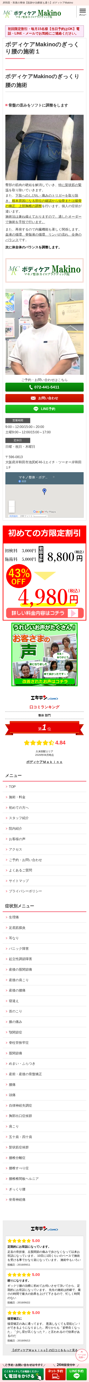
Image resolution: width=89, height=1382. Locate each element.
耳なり (14, 938)
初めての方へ (19, 807)
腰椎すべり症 (19, 1168)
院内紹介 (15, 828)
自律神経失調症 (20, 1105)
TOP (12, 786)
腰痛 (12, 1084)
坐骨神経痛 (17, 1199)
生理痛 (14, 917)
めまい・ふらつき (22, 1063)
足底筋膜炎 (17, 927)
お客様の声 (17, 839)
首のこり (15, 1011)
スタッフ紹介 (19, 818)
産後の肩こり (19, 980)
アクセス (15, 849)
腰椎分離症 (17, 1158)
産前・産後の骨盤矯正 (25, 1074)
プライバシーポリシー (25, 891)
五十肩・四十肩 (20, 1137)
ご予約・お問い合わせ (25, 860)
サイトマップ (19, 881)
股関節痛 (15, 1053)
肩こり (14, 1126)
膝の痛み (15, 1022)
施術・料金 (17, 797)
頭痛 (12, 1095)
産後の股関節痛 (20, 969)
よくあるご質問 (20, 870)
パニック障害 (19, 948)
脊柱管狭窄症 (19, 1042)
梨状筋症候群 (19, 1147)
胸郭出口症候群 (20, 1116)
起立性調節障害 (20, 959)
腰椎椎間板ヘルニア (24, 1178)
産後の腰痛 (17, 990)
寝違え (14, 1001)
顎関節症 (15, 1032)
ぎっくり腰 (17, 1189)
